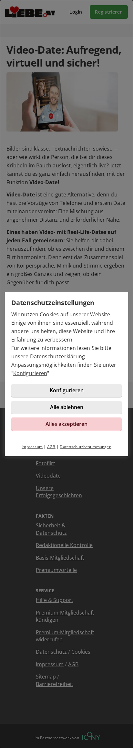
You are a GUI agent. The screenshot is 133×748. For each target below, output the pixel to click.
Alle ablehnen (66, 407)
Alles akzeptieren (66, 423)
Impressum (32, 446)
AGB (51, 446)
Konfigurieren (30, 373)
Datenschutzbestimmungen (85, 446)
